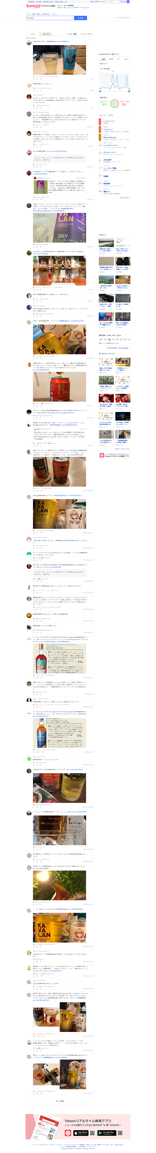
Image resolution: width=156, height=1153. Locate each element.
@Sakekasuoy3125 (43, 951)
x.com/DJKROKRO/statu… (70, 425)
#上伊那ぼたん (38, 171)
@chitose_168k (43, 545)
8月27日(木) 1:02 (88, 677)
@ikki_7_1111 (42, 692)
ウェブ (29, 14)
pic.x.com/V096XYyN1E (75, 455)
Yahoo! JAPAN (94, 1)
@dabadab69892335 (47, 314)
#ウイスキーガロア (62, 714)
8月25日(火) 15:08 (88, 849)
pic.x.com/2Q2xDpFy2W (75, 321)
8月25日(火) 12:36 (88, 904)
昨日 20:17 (90, 127)
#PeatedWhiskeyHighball (41, 211)
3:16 (92, 79)
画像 (33, 14)
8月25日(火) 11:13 (88, 961)
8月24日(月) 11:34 (88, 1093)
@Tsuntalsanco (55, 590)
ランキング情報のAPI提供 (68, 1146)
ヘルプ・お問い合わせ (116, 1144)
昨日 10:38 (90, 358)
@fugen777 (41, 959)
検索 (81, 18)
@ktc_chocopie (53, 76)
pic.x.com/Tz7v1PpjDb (40, 254)
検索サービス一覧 (102, 1144)
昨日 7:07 (90, 445)
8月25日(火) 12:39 (88, 861)
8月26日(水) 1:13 (88, 752)
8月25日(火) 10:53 (88, 988)
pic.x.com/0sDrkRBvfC (57, 211)
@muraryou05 (45, 299)
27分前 (91, 90)
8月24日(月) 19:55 (88, 1050)
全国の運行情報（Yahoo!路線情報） (118, 348)
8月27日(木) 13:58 (88, 609)
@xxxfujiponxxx (50, 356)
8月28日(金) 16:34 (88, 490)
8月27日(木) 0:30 (88, 694)
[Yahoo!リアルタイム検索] (40, 5)
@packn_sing (44, 144)
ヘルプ (102, 1)
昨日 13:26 (90, 199)
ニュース (54, 14)
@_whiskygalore (50, 675)
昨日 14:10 (90, 167)
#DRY (71, 208)
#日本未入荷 (49, 641)
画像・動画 (46, 34)
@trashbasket (43, 762)
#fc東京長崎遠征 (55, 425)
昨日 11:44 (90, 316)
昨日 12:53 (90, 246)
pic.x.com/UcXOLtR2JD (75, 769)
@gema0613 (58, 287)
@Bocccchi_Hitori (56, 607)
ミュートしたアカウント (123, 17)
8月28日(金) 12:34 (88, 533)
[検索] (128, 1)
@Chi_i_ (43, 847)
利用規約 (82, 1144)
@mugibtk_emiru (50, 973)
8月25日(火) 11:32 (88, 946)
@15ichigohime (48, 403)
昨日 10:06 (90, 418)
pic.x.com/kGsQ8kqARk (41, 868)
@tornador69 (44, 244)
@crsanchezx (41, 306)
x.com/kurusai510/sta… (41, 174)
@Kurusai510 (47, 178)
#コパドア (73, 998)
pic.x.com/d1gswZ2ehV (40, 716)
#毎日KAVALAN (60, 495)
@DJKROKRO (46, 429)
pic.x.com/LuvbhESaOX (53, 567)
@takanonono (46, 618)
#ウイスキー (40, 641)
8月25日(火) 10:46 (88, 1036)
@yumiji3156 (41, 756)
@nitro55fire (47, 488)
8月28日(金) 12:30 (88, 548)
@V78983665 (41, 980)
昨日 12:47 (90, 289)
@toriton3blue (44, 579)
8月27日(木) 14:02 (88, 592)
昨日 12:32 (90, 301)
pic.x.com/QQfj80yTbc (62, 41)
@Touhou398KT (42, 537)
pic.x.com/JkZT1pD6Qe (59, 151)
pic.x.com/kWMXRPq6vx (62, 641)
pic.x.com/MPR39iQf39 (75, 909)
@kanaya (53, 443)
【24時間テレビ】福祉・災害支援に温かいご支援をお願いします (48, 2)
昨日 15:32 (90, 146)
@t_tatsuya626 (65, 704)
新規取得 (71, 5)
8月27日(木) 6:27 (88, 632)
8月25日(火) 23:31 (88, 764)
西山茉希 (123, 1)
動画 (38, 14)
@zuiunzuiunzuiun (46, 88)
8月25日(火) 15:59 (88, 807)
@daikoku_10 (48, 630)
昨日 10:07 (90, 405)
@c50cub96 (47, 558)
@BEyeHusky (48, 415)
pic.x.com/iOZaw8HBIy (79, 812)
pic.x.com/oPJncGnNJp (73, 495)
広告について (90, 1144)
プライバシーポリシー (56, 1144)
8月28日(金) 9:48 (88, 581)
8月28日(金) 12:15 (88, 560)
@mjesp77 (40, 95)
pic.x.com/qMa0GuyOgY (41, 370)
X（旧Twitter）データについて (86, 1146)
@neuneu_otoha (42, 131)
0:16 (92, 107)
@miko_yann (45, 859)
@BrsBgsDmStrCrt (42, 699)
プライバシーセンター (71, 1144)
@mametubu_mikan (44, 105)
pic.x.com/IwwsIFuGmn (53, 971)
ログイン (60, 7)
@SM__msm (43, 164)
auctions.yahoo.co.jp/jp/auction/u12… (62, 413)
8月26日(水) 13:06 (88, 707)
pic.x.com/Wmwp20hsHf (41, 1000)
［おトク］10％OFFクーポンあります (77, 7)
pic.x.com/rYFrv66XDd (59, 1057)
